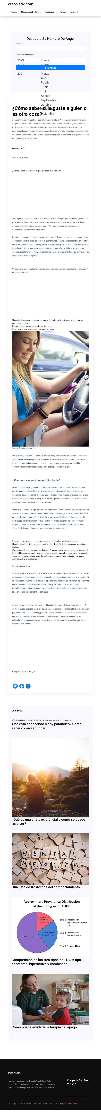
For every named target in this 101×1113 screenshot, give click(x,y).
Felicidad (74, 12)
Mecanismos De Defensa (31, 12)
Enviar (50, 68)
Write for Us (72, 1104)
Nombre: (19, 43)
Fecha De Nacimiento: (25, 55)
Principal (13, 12)
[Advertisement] (50, 196)
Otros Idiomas (60, 1104)
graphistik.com (20, 4)
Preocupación (51, 12)
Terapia (63, 12)
